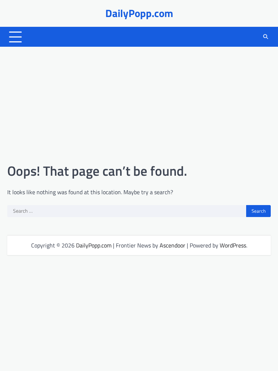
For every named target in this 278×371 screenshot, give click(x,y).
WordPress (233, 245)
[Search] (265, 37)
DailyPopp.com (139, 13)
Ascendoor (172, 245)
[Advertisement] (139, 104)
